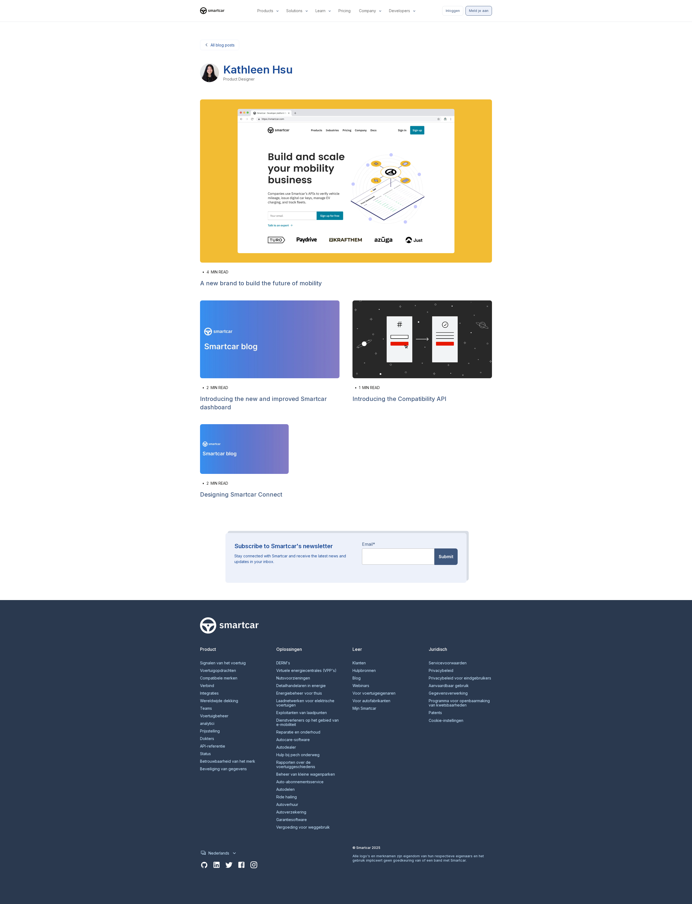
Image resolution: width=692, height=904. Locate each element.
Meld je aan (478, 11)
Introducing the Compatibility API (399, 398)
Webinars (360, 686)
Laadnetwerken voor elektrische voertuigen (305, 703)
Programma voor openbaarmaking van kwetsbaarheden (459, 703)
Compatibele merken (218, 678)
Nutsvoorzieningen (293, 678)
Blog (356, 678)
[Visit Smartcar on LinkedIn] (216, 865)
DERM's (283, 663)
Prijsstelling (210, 731)
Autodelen (285, 789)
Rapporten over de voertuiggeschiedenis (295, 764)
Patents (435, 713)
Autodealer (286, 747)
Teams (206, 708)
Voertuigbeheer (214, 716)
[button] (268, 11)
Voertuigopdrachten (218, 670)
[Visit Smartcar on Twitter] (229, 865)
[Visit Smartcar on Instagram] (254, 865)
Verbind (207, 686)
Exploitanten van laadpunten (301, 713)
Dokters (207, 738)
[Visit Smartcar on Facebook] (241, 865)
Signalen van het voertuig (223, 663)
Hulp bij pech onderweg (298, 755)
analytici (207, 723)
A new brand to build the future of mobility (261, 283)
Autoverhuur (287, 804)
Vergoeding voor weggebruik (303, 827)
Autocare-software (293, 740)
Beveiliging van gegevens (223, 769)
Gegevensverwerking (448, 693)
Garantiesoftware (291, 820)
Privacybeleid (441, 670)
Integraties (209, 693)
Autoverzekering (291, 812)
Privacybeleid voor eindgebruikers (460, 678)
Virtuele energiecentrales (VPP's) (306, 670)
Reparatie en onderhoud (298, 732)
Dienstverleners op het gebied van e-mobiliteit (307, 722)
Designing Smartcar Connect (241, 494)
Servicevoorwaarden (448, 663)
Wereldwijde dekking (219, 701)
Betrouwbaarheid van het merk (227, 761)
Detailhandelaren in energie (301, 686)
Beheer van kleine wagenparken (305, 774)
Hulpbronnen (364, 670)
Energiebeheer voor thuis (299, 693)
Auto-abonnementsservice (300, 782)
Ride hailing (286, 797)
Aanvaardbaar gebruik (449, 686)
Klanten (359, 663)
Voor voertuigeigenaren (373, 693)
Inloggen (453, 11)
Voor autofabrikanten (371, 701)
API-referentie (212, 746)
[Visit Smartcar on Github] (204, 865)
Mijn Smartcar (364, 708)
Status (205, 754)
